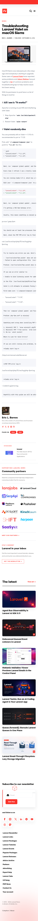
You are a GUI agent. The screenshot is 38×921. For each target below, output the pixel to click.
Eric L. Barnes (7, 38)
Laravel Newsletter (10, 833)
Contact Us (7, 888)
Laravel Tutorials (9, 845)
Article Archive (8, 860)
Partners (6, 864)
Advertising (7, 868)
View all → (32, 582)
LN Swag (6, 880)
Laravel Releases (9, 857)
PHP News (7, 884)
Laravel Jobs (8, 876)
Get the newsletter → (13, 561)
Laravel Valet (18, 76)
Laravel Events (8, 849)
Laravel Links (8, 837)
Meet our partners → (10, 535)
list (11, 82)
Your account (8, 892)
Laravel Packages (10, 841)
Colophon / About (8, 910)
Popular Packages (10, 853)
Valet (20, 432)
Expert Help (7, 872)
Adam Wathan (23, 79)
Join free (11, 802)
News (4, 21)
